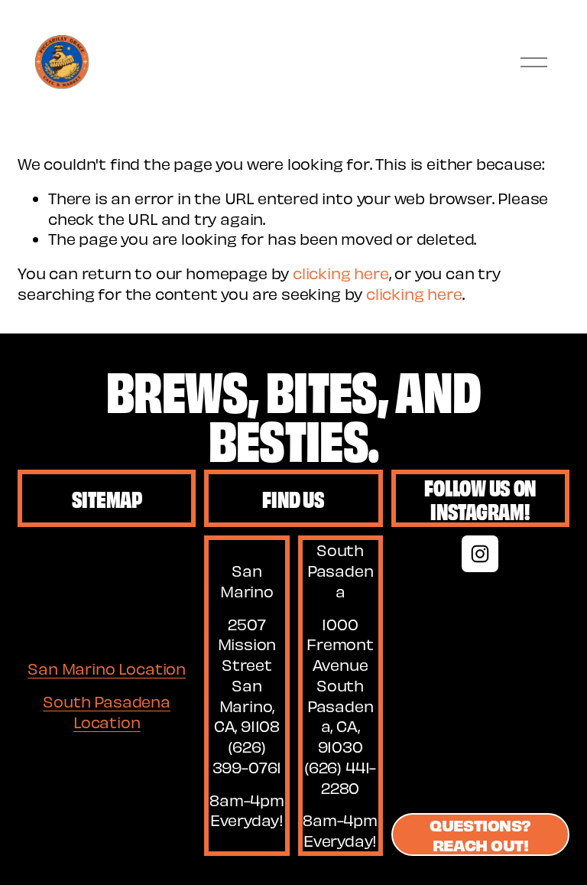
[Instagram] (480, 553)
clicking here (341, 273)
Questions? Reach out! (480, 834)
